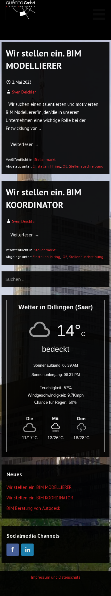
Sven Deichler (24, 92)
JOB (65, 166)
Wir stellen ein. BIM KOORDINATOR (39, 498)
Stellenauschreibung (86, 166)
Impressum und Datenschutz (55, 577)
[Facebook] (12, 550)
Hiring (55, 166)
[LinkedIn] (27, 550)
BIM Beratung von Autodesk (33, 508)
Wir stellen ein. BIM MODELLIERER (39, 487)
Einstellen (41, 166)
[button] (101, 11)
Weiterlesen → (24, 144)
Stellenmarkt (45, 159)
